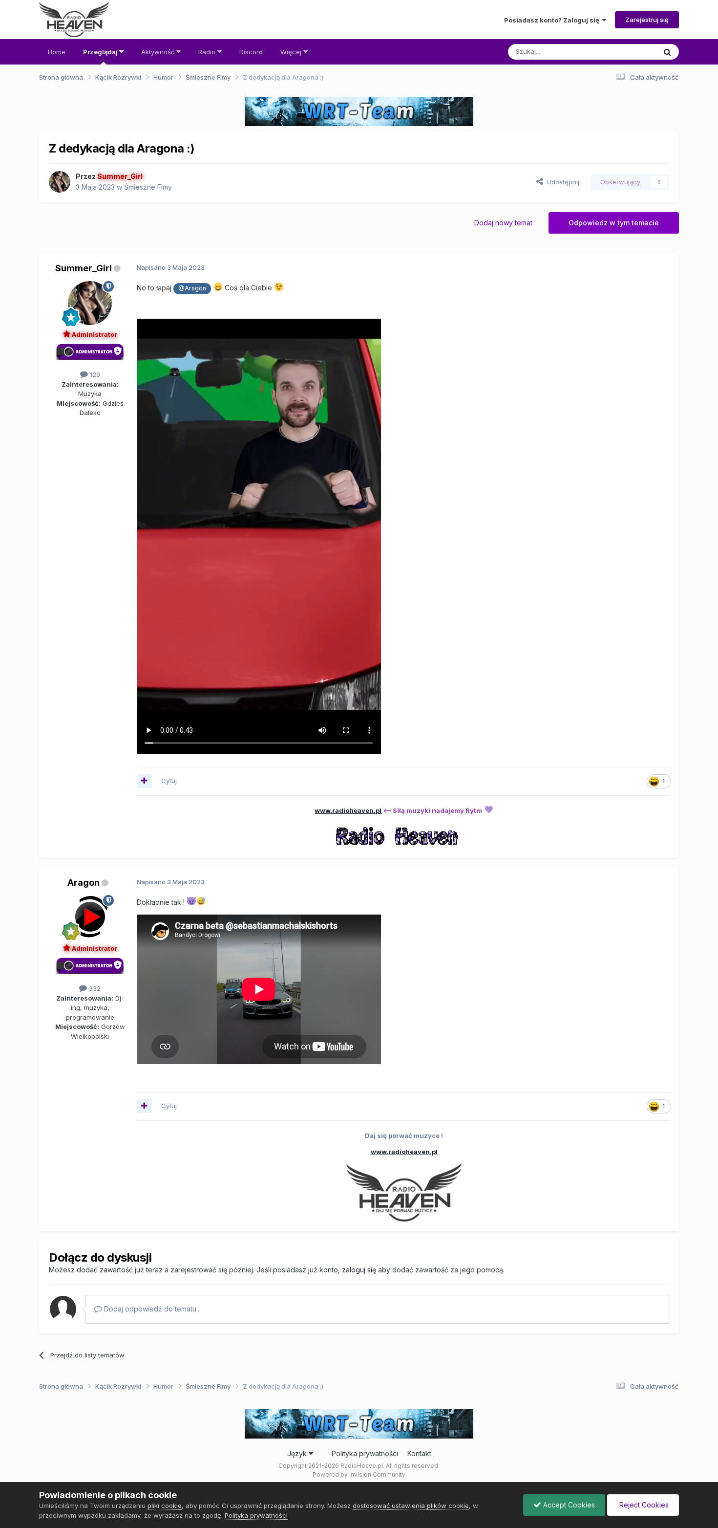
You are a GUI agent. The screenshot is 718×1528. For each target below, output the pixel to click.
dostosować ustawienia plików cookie (411, 1505)
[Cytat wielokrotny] (144, 781)
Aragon (83, 882)
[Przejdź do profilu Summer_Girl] (59, 182)
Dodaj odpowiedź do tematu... (151, 1309)
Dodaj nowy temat (503, 222)
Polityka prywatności (365, 1453)
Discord (251, 52)
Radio (207, 52)
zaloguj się (359, 1270)
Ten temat (628, 51)
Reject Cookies (643, 1505)
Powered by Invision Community (359, 1474)
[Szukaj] (667, 52)
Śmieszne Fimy (148, 187)
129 (94, 374)
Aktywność (158, 52)
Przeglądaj (101, 52)
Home (56, 52)
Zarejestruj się (647, 19)
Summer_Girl (83, 268)
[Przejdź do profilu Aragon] (90, 917)
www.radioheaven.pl (348, 810)
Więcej (291, 52)
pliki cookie (165, 1505)
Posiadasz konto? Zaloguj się (553, 20)
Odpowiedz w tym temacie (614, 222)
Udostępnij (561, 182)
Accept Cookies (568, 1505)
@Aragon (192, 288)
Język (298, 1453)
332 (94, 988)
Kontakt (419, 1453)
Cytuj (169, 781)
